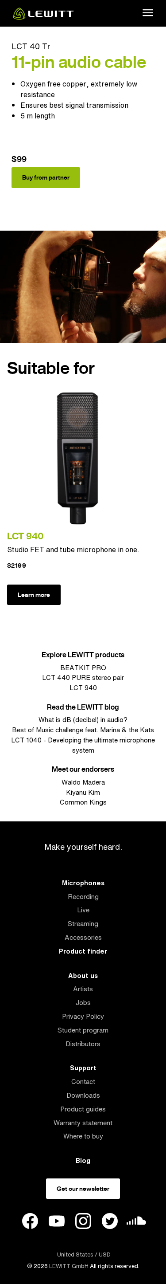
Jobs (83, 1002)
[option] (83, 131)
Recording (83, 896)
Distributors (83, 1043)
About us (83, 975)
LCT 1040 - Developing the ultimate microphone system (83, 745)
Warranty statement (83, 1122)
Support (83, 1067)
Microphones (83, 882)
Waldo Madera (83, 782)
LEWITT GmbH (69, 1266)
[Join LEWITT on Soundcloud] (136, 1223)
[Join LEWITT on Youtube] (56, 1222)
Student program (83, 1030)
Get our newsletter (83, 1188)
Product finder (83, 951)
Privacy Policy (83, 1016)
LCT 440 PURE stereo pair (83, 677)
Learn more (34, 594)
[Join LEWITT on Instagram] (83, 1222)
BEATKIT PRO (83, 667)
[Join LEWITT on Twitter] (110, 1222)
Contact (83, 1081)
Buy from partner (45, 177)
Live (83, 910)
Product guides (83, 1109)
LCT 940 (25, 536)
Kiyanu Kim (83, 792)
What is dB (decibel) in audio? (83, 719)
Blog (83, 1160)
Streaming (83, 923)
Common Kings (83, 802)
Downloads (83, 1095)
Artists (83, 988)
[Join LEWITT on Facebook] (30, 1222)
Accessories (83, 937)
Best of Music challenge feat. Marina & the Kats (83, 729)
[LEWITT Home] (43, 17)
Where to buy (83, 1136)
